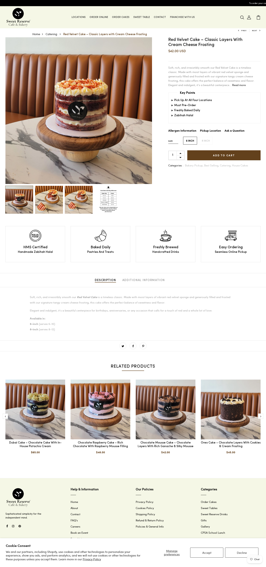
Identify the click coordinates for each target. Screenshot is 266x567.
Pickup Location (210, 130)
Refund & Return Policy (150, 520)
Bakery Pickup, (194, 165)
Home (36, 34)
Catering (52, 34)
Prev (244, 30)
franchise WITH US (182, 17)
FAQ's (74, 520)
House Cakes (240, 165)
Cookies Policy (145, 508)
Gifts (204, 520)
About (74, 508)
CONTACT (160, 17)
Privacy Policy (92, 559)
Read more (239, 85)
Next (254, 30)
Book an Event (79, 532)
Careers (75, 526)
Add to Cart (224, 155)
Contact (75, 514)
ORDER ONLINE (99, 17)
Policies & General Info (150, 526)
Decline (242, 553)
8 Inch (206, 141)
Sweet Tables (209, 508)
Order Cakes (120, 17)
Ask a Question (234, 130)
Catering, (226, 165)
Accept (206, 553)
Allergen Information (182, 130)
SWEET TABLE (141, 17)
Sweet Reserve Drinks (214, 514)
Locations (78, 17)
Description (105, 280)
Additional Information (143, 280)
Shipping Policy (145, 514)
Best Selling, (212, 165)
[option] (78, 110)
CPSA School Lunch (213, 532)
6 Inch (190, 141)
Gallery (205, 526)
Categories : (175, 165)
